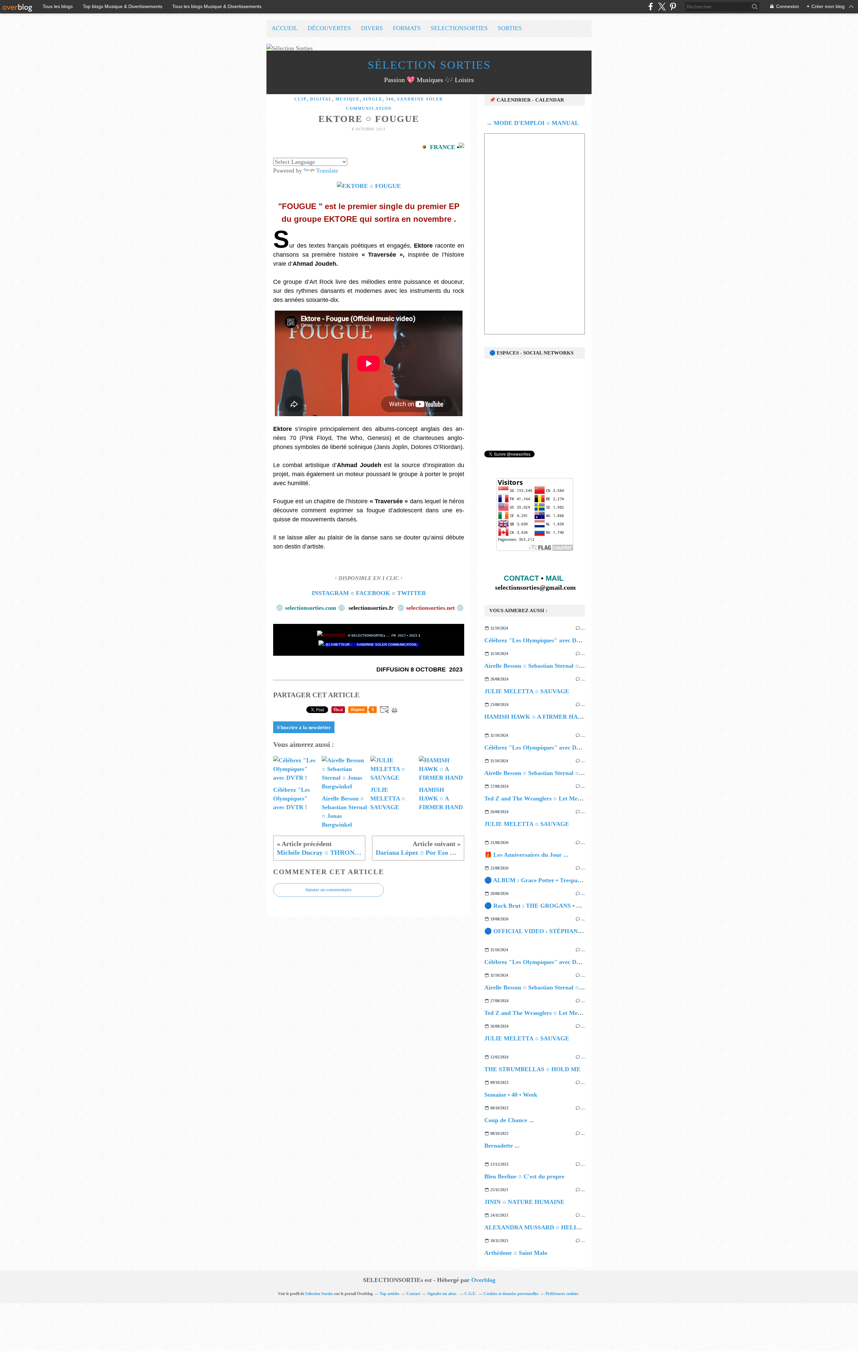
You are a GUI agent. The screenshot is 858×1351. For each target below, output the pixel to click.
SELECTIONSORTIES (459, 28)
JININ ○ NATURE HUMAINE (524, 1202)
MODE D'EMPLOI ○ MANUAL (535, 123)
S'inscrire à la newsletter (304, 727)
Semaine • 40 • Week (510, 1094)
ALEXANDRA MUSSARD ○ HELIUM (535, 1227)
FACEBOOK (372, 593)
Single (372, 99)
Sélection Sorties (429, 65)
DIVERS (372, 28)
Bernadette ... (501, 1145)
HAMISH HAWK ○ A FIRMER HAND (535, 716)
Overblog (483, 1280)
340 (390, 99)
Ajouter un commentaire (328, 890)
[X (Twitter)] (662, 6)
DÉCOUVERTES (329, 28)
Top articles (390, 1293)
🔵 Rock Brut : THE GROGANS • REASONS (544, 905)
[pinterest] (673, 6)
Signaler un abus (442, 1293)
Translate (327, 170)
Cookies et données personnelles (511, 1293)
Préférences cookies (562, 1293)
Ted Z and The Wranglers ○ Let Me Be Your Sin (547, 798)
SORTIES (510, 28)
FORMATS (407, 28)
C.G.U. (471, 1293)
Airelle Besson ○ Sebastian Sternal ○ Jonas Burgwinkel (555, 665)
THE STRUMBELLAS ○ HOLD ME (532, 1069)
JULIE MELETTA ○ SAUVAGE (526, 691)
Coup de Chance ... (509, 1120)
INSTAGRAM (330, 593)
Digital (321, 99)
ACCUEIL (284, 28)
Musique (347, 99)
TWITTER (411, 593)
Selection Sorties (319, 1293)
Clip (300, 99)
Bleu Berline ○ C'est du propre (524, 1176)
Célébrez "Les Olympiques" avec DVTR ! (538, 640)
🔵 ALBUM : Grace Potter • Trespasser (536, 880)
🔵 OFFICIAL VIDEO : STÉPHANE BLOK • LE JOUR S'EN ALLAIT (578, 931)
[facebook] (651, 6)
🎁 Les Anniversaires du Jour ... (526, 854)
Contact (413, 1293)
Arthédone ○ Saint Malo (515, 1252)
